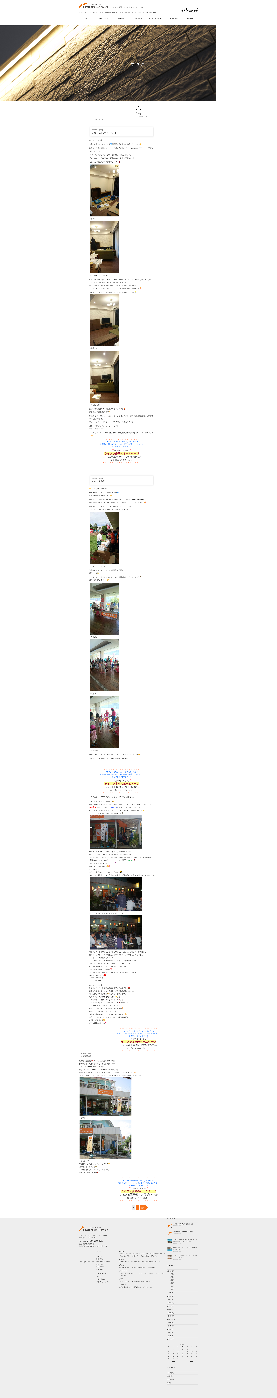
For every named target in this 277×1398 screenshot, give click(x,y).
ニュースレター (101, 1273)
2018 (171, 1316)
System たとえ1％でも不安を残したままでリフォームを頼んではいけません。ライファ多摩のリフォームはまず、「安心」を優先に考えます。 (143, 1253)
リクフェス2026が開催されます (183, 1224)
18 (182, 1353)
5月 (172, 1277)
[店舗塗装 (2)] (105, 1158)
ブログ (99, 1276)
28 (196, 1356)
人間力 (87, 18)
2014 (170, 1329)
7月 (172, 1274)
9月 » (191, 1361)
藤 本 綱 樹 (100, 1269)
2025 (171, 1293)
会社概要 (190, 18)
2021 (171, 1306)
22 (168, 1356)
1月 (172, 1289)
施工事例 (121, 18)
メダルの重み (96, 980)
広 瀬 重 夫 (100, 1259)
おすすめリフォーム (156, 18)
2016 (171, 1322)
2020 (171, 1309)
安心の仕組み (104, 18)
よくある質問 (173, 18)
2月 (172, 1286)
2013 (170, 1332)
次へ (142, 1208)
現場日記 (170, 1376)
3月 (172, 1283)
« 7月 (173, 1361)
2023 (170, 1299)
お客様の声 (138, 18)
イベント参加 (98, 481)
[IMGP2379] (115, 849)
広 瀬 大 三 (100, 1261)
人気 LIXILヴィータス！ (104, 133)
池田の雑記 (170, 1373)
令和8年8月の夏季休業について (183, 1231)
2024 (171, 1296)
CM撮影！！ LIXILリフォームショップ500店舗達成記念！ (113, 797)
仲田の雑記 (170, 1379)
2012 (170, 1336)
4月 (172, 1280)
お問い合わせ (101, 1279)
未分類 (169, 1383)
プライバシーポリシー (104, 1282)
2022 (171, 1303)
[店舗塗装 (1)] (105, 1115)
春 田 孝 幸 (100, 1267)
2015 (171, 1326)
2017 (171, 1319)
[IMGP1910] (115, 911)
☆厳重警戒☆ (86, 1056)
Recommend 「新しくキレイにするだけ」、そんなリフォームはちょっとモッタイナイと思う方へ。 (142, 1273)
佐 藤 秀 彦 (100, 1264)
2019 (171, 1313)
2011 (171, 1339)
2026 (171, 1271)
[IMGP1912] (115, 949)
